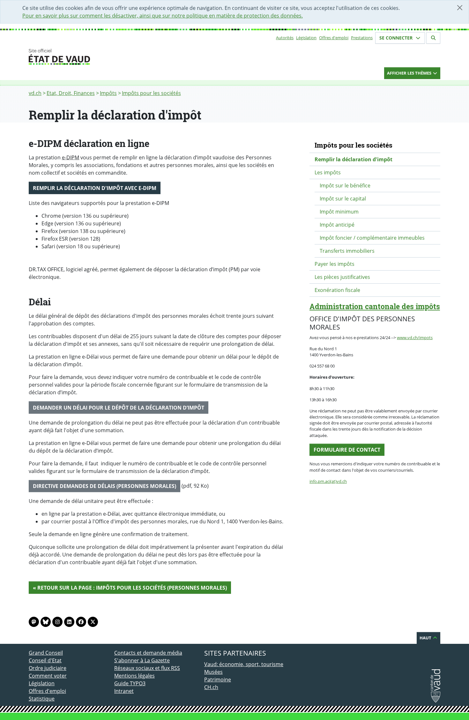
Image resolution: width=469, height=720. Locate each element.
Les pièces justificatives (342, 276)
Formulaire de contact (347, 449)
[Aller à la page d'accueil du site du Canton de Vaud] (112, 57)
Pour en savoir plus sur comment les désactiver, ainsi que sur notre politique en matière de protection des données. (162, 15)
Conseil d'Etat (45, 660)
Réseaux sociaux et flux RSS (147, 668)
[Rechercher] (433, 38)
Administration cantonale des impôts (374, 306)
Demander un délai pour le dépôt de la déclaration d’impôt (118, 407)
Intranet (124, 691)
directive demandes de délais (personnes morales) (104, 486)
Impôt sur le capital (343, 198)
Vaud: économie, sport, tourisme (243, 664)
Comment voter (48, 675)
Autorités (285, 37)
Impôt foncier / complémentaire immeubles (372, 237)
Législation (306, 37)
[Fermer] (460, 7)
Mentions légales (134, 675)
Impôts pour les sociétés (151, 93)
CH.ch (211, 687)
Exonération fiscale (337, 290)
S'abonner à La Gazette (142, 660)
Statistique (42, 698)
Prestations (362, 37)
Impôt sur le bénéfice (345, 185)
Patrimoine (217, 679)
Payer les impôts (334, 263)
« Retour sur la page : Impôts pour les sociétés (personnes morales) (130, 587)
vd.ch (35, 93)
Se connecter (396, 38)
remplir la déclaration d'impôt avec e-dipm (94, 188)
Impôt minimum (339, 211)
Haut (426, 638)
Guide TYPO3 (129, 683)
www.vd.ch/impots (415, 337)
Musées (213, 671)
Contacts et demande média (148, 652)
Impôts (108, 93)
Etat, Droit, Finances (71, 93)
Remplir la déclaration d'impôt (353, 159)
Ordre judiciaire (47, 668)
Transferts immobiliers (347, 250)
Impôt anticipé (337, 224)
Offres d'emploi (333, 37)
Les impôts (328, 172)
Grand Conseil (46, 652)
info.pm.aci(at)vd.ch (328, 481)
